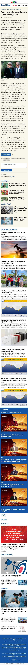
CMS (12, 663)
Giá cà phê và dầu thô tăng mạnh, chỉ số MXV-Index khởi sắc (12, 350)
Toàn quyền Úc (7, 158)
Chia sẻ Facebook (6, 154)
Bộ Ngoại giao (6, 160)
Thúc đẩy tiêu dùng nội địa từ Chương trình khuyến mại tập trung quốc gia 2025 (16, 192)
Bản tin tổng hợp (17, 9)
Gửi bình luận (6, 170)
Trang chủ (3, 9)
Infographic (18, 412)
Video (2, 412)
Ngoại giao (22, 158)
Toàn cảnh (14, 5)
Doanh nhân (21, 5)
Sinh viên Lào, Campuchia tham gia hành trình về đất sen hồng (13, 262)
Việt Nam (13, 158)
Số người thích (12, 176)
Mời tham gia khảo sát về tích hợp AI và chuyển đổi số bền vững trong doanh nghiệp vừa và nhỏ (9, 583)
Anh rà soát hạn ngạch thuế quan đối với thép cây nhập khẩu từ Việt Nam (20, 209)
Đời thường (4, 588)
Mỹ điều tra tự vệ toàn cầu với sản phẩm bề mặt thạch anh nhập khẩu (13, 321)
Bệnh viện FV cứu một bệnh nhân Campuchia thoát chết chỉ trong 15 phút (13, 611)
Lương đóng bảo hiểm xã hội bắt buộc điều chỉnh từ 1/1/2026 (20, 219)
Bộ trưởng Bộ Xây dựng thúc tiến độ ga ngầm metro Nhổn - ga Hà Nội (17, 185)
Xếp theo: (3, 176)
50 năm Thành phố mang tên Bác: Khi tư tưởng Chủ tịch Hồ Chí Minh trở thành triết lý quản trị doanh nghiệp (13, 548)
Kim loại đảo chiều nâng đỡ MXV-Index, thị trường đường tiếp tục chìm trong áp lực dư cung (14, 380)
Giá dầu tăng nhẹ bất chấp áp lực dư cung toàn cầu (13, 233)
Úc (17, 158)
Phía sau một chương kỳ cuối (11, 575)
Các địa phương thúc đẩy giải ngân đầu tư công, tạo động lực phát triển (17, 199)
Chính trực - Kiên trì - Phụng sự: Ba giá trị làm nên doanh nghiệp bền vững (14, 460)
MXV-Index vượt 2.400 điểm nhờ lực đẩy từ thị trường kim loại (13, 291)
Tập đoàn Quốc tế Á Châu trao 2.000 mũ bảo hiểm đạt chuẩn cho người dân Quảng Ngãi (8, 619)
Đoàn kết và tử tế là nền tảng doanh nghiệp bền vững (12, 435)
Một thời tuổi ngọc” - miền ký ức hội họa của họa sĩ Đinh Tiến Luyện (9, 628)
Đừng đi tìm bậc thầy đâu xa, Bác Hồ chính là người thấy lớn (12, 485)
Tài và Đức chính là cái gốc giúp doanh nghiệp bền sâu (13, 510)
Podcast (6, 412)
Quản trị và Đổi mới (6, 554)
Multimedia (4, 410)
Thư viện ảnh (12, 412)
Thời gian (7, 176)
